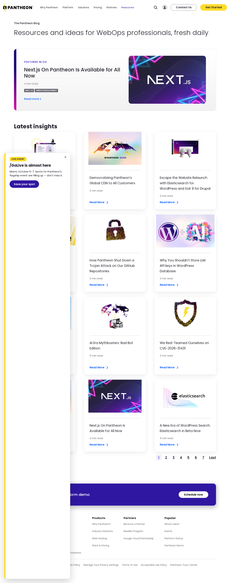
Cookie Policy (72, 565)
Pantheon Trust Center (183, 565)
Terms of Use (130, 565)
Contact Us (184, 7)
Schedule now (193, 495)
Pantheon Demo (174, 545)
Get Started (213, 7)
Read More (97, 202)
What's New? (172, 524)
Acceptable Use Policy (154, 565)
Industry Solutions (102, 531)
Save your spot (24, 184)
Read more (31, 99)
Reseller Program (133, 531)
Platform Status (174, 538)
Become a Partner (134, 524)
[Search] (155, 7)
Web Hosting (99, 538)
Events (168, 531)
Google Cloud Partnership (139, 538)
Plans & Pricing (100, 545)
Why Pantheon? (101, 524)
